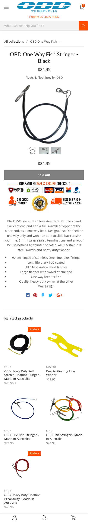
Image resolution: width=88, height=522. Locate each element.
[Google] (59, 295)
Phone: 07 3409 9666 (44, 17)
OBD (59, 77)
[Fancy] (43, 295)
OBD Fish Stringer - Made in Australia (64, 437)
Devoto (51, 367)
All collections (14, 41)
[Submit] (83, 25)
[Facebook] (27, 295)
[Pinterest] (35, 295)
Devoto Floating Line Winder (60, 373)
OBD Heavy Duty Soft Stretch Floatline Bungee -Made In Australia (22, 375)
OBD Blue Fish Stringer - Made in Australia (21, 437)
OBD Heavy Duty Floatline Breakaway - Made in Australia (22, 499)
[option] (44, 114)
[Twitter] (50, 295)
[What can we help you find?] (44, 26)
